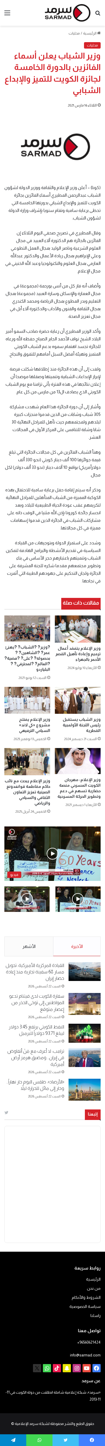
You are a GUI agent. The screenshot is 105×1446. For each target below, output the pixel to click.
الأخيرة (77, 946)
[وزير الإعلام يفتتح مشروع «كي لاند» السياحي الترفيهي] (27, 700)
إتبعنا (93, 1113)
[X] (37, 1368)
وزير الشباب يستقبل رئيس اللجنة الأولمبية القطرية (82, 725)
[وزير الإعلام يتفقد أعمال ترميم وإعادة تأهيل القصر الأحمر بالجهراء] (78, 628)
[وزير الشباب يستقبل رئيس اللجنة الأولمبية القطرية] (78, 700)
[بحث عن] (98, 15)
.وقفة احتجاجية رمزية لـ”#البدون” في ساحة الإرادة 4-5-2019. (81, 924)
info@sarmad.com (85, 1355)
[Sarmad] (67, 13)
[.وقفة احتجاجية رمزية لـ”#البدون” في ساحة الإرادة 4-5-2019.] (78, 899)
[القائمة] (7, 15)
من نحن (94, 1288)
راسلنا (95, 1315)
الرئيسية (90, 33)
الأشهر (29, 946)
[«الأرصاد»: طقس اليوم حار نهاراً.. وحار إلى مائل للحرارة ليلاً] (85, 1090)
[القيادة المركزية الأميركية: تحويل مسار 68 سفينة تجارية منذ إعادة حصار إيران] (85, 971)
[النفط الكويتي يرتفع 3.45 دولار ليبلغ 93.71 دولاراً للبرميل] (85, 1033)
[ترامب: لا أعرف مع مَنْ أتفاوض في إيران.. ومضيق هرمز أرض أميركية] (85, 1057)
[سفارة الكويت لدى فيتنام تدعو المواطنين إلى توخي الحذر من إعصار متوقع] (85, 1004)
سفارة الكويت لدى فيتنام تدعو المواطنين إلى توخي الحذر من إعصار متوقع (36, 1003)
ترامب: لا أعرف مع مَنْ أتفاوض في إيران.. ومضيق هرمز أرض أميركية (35, 1058)
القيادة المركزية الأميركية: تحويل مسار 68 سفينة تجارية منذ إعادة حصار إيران (35, 972)
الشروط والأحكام (86, 1297)
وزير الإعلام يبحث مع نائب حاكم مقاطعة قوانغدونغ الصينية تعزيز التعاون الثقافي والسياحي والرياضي (27, 791)
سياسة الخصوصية (85, 1306)
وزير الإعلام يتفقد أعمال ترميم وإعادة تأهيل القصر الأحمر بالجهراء (78, 654)
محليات (74, 33)
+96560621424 (89, 1342)
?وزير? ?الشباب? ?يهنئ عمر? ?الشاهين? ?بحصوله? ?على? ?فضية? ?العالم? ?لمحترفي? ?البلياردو (27, 658)
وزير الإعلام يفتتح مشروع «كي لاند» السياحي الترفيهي (34, 725)
